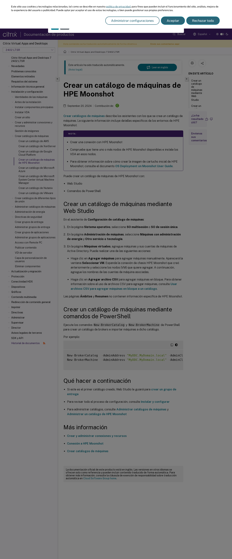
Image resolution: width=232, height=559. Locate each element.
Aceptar (173, 21)
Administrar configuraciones (132, 21)
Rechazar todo (203, 21)
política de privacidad (118, 6)
